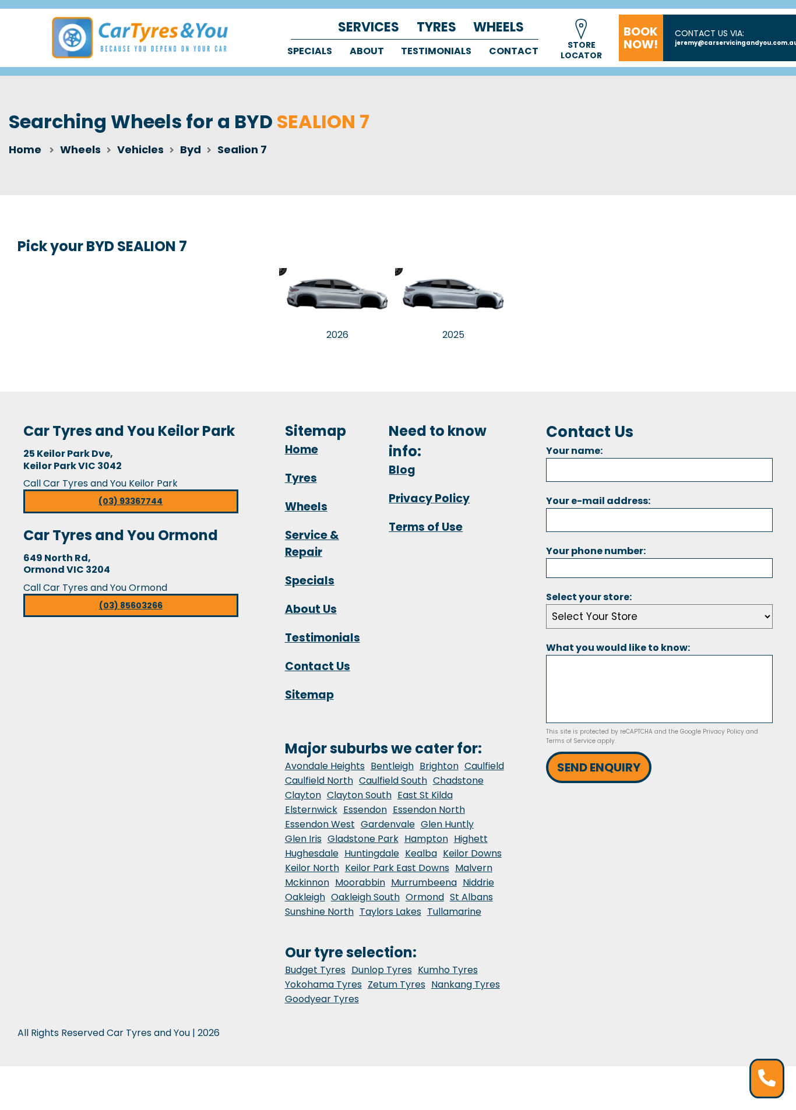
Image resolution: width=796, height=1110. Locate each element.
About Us (311, 609)
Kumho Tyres (448, 970)
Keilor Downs (472, 853)
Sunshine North (319, 911)
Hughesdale (312, 853)
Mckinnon (307, 882)
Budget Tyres (315, 970)
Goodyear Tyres (322, 999)
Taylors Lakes (390, 911)
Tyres (436, 27)
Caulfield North (319, 780)
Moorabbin (360, 882)
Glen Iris (303, 838)
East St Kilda (425, 795)
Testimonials (436, 51)
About (367, 51)
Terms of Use (426, 527)
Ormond (425, 897)
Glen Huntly (447, 824)
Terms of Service (571, 741)
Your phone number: (596, 551)
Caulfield (484, 766)
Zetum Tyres (396, 984)
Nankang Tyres (465, 984)
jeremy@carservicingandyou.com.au (735, 42)
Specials (309, 51)
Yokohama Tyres (323, 984)
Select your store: (589, 597)
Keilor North (312, 868)
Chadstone (458, 780)
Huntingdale (371, 853)
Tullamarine (454, 911)
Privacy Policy (429, 498)
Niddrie (478, 882)
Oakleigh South (365, 897)
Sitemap (309, 695)
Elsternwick (311, 809)
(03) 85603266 (131, 605)
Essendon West (320, 824)
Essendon (365, 809)
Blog (402, 470)
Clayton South (359, 795)
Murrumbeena (424, 882)
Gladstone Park (363, 838)
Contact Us (317, 666)
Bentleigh (392, 766)
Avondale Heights (325, 766)
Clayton (303, 795)
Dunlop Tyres (381, 970)
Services (368, 27)
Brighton (439, 766)
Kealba (421, 853)
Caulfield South (393, 780)
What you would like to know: (618, 647)
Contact (513, 51)
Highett (471, 838)
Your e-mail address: (598, 501)
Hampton (426, 838)
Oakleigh (305, 897)
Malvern (473, 868)
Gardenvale (388, 824)
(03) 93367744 (130, 501)
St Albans (471, 897)
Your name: (574, 450)
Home (25, 149)
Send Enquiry (598, 767)
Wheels (498, 27)
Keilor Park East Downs (397, 868)
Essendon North (429, 809)
